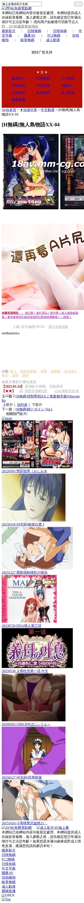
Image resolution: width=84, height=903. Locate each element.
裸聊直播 (18, 100)
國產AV (30, 35)
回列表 (22, 405)
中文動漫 (47, 110)
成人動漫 (53, 40)
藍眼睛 (56, 371)
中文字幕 (43, 85)
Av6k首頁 (9, 110)
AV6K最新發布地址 (23, 26)
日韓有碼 (60, 31)
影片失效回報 (58, 327)
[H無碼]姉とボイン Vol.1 (34, 409)
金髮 (15, 375)
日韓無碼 (34, 31)
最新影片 (9, 31)
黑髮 (25, 375)
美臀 (43, 371)
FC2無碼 (53, 35)
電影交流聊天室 (36, 391)
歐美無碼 (27, 40)
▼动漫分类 (28, 110)
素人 (13, 371)
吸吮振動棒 (28, 371)
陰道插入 (70, 371)
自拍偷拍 (18, 92)
